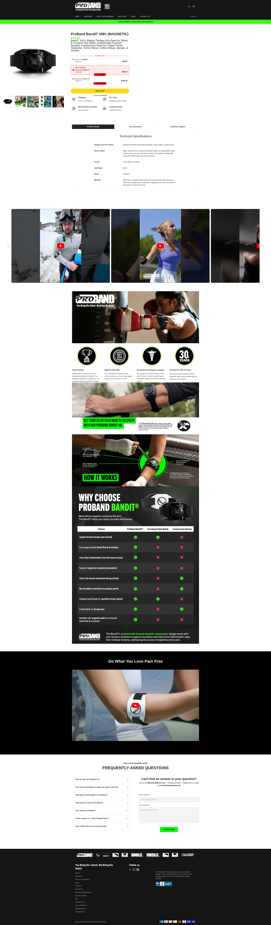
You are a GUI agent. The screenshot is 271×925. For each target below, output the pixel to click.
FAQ (76, 899)
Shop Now (78, 876)
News (77, 883)
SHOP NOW (88, 16)
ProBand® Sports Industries (87, 921)
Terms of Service (81, 905)
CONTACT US (145, 16)
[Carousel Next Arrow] (262, 246)
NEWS (133, 16)
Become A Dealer (81, 895)
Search (77, 873)
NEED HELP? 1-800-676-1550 (167, 866)
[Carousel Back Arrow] (8, 246)
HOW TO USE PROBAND (105, 16)
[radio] (100, 60)
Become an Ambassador (83, 892)
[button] (76, 38)
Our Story (78, 886)
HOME (77, 16)
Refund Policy (80, 912)
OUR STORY (122, 16)
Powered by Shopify (100, 921)
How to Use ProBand (82, 879)
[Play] (60, 245)
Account (193, 16)
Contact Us (79, 889)
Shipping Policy (80, 908)
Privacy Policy (80, 902)
